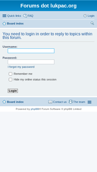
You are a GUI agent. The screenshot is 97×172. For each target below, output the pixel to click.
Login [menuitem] (91, 15)
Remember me (22, 73)
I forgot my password (21, 66)
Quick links (14, 15)
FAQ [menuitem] (30, 15)
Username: (10, 46)
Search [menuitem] (92, 24)
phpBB (35, 109)
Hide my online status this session (34, 79)
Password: (10, 57)
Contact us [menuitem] (60, 101)
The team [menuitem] (79, 101)
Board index (15, 101)
